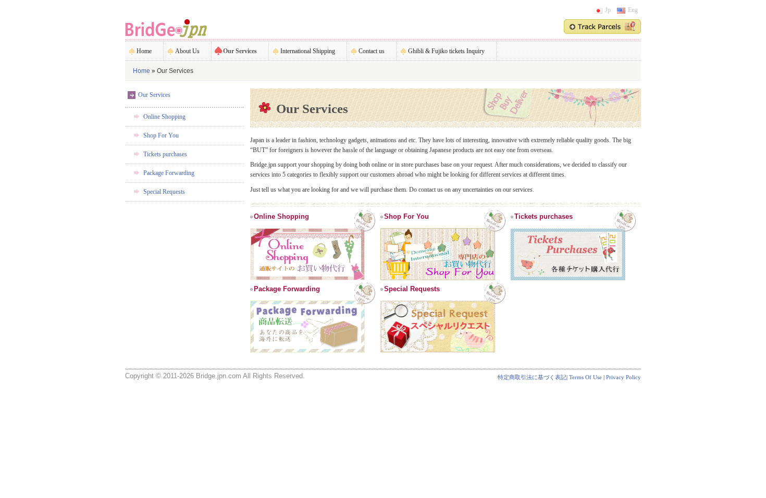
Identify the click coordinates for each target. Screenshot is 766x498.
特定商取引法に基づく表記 (532, 377)
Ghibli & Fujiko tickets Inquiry (446, 51)
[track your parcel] (602, 26)
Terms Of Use (585, 377)
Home (144, 51)
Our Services (240, 51)
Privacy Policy (623, 377)
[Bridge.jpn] (166, 28)
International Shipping (307, 51)
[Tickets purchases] (568, 229)
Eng (633, 10)
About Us (187, 51)
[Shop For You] (437, 229)
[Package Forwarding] (307, 301)
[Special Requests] (437, 301)
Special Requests (164, 191)
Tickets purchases (165, 154)
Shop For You (161, 135)
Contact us (372, 51)
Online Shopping (164, 116)
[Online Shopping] (307, 229)
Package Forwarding (168, 173)
